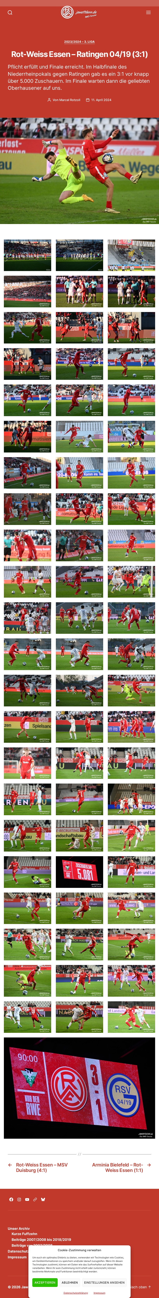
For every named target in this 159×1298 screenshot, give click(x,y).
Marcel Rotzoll (69, 100)
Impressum (99, 1292)
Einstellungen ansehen (104, 1282)
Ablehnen (70, 1282)
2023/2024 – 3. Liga (79, 42)
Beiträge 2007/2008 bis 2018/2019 (41, 1240)
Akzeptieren (45, 1282)
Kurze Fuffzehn (24, 1234)
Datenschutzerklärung (76, 1292)
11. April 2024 (101, 100)
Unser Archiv (19, 1229)
